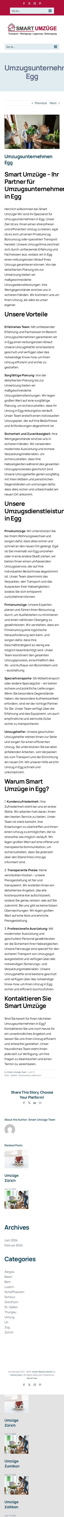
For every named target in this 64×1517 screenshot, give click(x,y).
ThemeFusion (16, 1375)
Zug (7, 1327)
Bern (7, 1282)
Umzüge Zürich (11, 1178)
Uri (6, 1322)
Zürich (14, 1075)
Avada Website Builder (42, 1371)
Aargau (9, 1272)
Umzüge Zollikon (11, 1504)
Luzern (9, 1287)
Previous (41, 103)
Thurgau (10, 1312)
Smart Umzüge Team (16, 1072)
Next (53, 103)
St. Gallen (11, 1307)
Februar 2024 (13, 1245)
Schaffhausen (14, 1292)
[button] (32, 1193)
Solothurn (11, 1302)
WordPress (32, 1378)
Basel (8, 1277)
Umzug (9, 1317)
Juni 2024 (11, 1240)
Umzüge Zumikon (11, 1463)
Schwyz (9, 1297)
